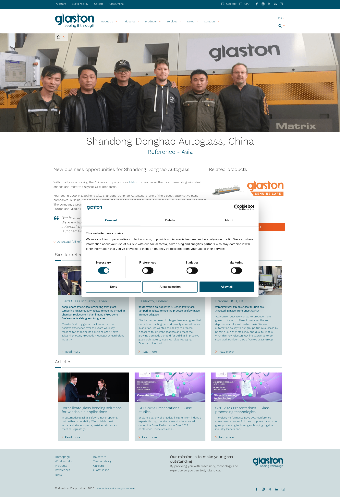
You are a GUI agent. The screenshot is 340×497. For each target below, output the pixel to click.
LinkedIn (275, 4)
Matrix (134, 182)
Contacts (209, 21)
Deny (113, 287)
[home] (58, 37)
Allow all (227, 287)
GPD (246, 3)
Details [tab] (170, 220)
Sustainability (80, 3)
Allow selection (170, 287)
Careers (98, 3)
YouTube (281, 4)
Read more (72, 351)
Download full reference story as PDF (83, 241)
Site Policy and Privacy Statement (116, 488)
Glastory (231, 3)
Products (151, 21)
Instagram (263, 4)
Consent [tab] (111, 220)
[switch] (147, 271)
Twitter (270, 489)
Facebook (257, 4)
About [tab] (229, 220)
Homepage (62, 457)
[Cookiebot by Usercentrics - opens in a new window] (237, 207)
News (59, 474)
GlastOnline (116, 3)
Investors (60, 3)
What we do (63, 461)
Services (171, 21)
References (62, 470)
